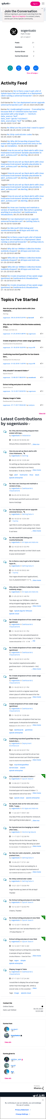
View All (42, 414)
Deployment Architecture (11, 360)
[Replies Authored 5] (27, 68)
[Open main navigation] (43, 3)
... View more (36, 444)
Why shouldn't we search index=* (16, 371)
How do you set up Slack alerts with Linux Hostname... (19, 309)
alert (16, 475)
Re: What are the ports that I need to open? (25, 127)
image (16, 993)
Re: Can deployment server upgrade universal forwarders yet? (23, 103)
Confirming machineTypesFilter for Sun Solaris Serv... (21, 355)
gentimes (29, 730)
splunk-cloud (14, 614)
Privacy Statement (22, 1110)
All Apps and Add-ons (28, 230)
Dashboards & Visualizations (25, 278)
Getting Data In (32, 221)
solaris (22, 768)
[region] (23, 1108)
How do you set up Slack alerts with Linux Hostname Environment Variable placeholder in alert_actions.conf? (22, 152)
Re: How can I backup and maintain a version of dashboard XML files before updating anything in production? (21, 209)
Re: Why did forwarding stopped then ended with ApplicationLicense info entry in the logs (21, 143)
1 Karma (15, 521)
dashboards (18, 730)
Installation (12, 146)
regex (16, 960)
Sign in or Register (19, 16)
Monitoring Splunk (29, 832)
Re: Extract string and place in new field (24, 900)
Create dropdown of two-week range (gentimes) (22, 341)
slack (37, 475)
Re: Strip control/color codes (19, 134)
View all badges (32, 73)
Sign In (35, 4)
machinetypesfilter (21, 765)
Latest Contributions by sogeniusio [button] (21, 421)
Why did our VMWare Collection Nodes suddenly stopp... (22, 325)
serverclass (13, 768)
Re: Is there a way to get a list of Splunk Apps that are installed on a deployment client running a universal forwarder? (21, 93)
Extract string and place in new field (17, 384)
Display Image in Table (12, 398)
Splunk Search (8, 373)
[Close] (43, 1100)
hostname (24, 475)
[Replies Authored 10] (18, 68)
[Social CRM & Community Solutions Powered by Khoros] (39, 1087)
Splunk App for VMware (23, 611)
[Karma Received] (10, 68)
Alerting (24, 155)
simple (23, 960)
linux (31, 475)
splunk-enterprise (16, 478)
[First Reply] (36, 68)
